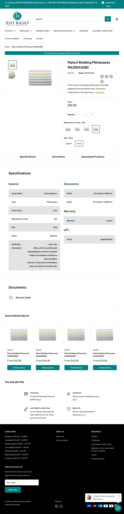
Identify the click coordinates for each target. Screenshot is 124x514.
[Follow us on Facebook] (56, 506)
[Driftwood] (86, 129)
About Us (60, 436)
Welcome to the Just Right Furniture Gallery (102, 449)
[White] (68, 129)
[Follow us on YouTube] (61, 506)
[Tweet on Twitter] (111, 76)
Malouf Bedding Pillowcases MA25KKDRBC (18, 354)
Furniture (9, 30)
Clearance (83, 30)
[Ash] (96, 129)
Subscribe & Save (110, 4)
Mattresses (24, 30)
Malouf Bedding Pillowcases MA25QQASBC (104, 354)
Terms (94, 455)
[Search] (108, 19)
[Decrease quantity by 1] (79, 114)
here (83, 414)
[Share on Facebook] (102, 76)
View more (99, 92)
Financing (27, 38)
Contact (39, 38)
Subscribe (12, 490)
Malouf (71, 73)
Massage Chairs (43, 30)
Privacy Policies (98, 458)
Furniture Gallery (12, 38)
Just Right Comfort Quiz (102, 30)
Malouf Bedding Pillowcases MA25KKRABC (47, 354)
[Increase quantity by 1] (92, 114)
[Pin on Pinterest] (106, 76)
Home (7, 47)
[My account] (117, 19)
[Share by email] (102, 81)
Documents (58, 156)
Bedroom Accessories (63, 30)
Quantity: (71, 114)
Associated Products (92, 156)
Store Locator (62, 440)
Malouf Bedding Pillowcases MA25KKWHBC (75, 354)
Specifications (28, 156)
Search (94, 436)
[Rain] (77, 129)
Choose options (19, 368)
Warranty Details (23, 297)
